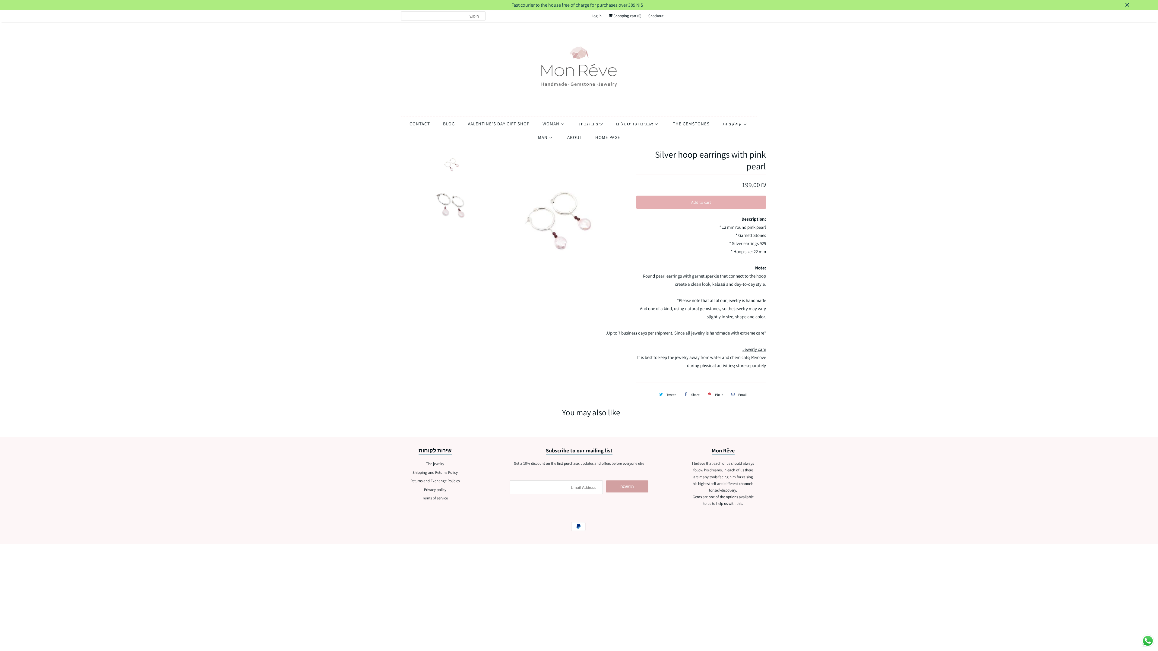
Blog (449, 124)
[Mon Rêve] (579, 67)
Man (543, 137)
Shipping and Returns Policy (435, 472)
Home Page (607, 137)
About (574, 137)
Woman (552, 124)
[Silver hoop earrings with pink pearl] (554, 223)
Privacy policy (435, 489)
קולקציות (733, 124)
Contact (420, 124)
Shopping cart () (626, 15)
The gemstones (691, 124)
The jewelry (435, 463)
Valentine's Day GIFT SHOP (499, 124)
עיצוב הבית (591, 124)
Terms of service (435, 498)
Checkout (655, 15)
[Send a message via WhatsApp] (1148, 641)
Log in (597, 15)
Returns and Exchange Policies (435, 480)
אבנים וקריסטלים (635, 124)
